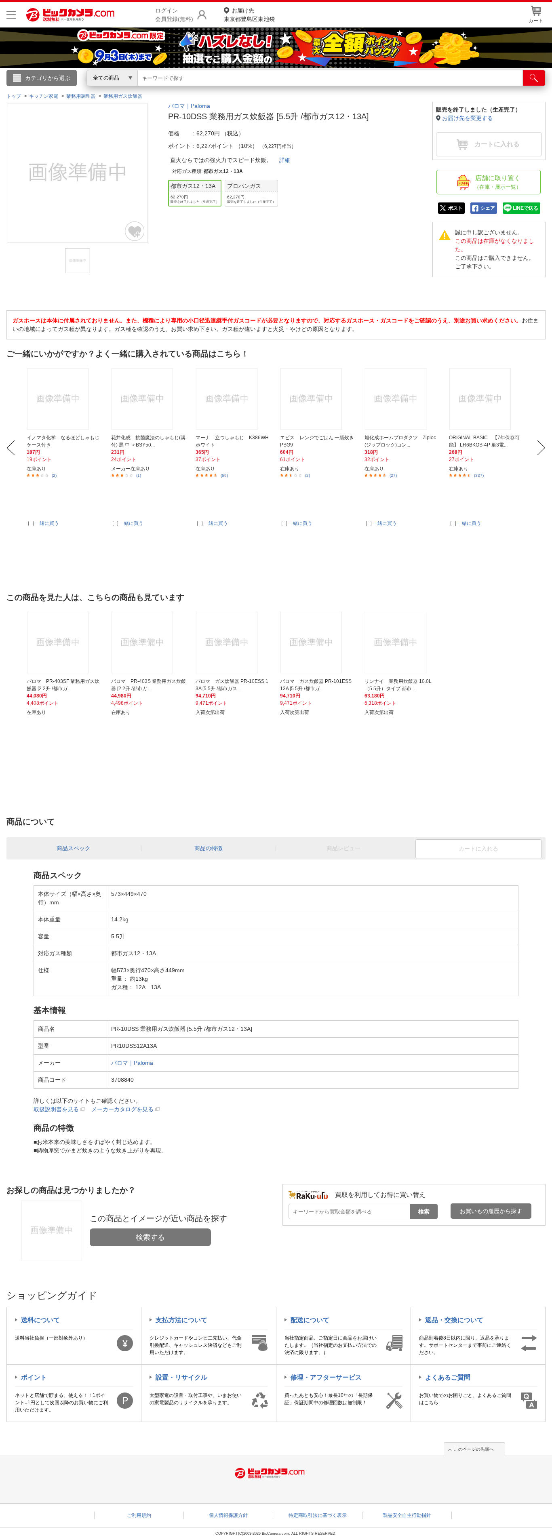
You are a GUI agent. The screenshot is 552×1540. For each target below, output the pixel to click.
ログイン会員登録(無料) (174, 14)
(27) (393, 475)
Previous (10, 447)
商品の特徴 (208, 848)
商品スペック (74, 848)
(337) (479, 475)
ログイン (102, 91)
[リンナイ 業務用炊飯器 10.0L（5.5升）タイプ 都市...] (402, 642)
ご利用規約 (139, 1515)
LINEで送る (525, 208)
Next (541, 447)
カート (536, 20)
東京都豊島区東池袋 (249, 14)
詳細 (285, 160)
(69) (224, 475)
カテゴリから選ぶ (47, 78)
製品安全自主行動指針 (407, 1515)
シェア (487, 208)
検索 (424, 1211)
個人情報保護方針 (228, 1515)
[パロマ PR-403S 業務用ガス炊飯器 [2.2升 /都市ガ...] (148, 642)
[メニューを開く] (11, 15)
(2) (54, 475)
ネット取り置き (380, 89)
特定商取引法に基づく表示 (318, 1515)
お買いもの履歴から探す (491, 1211)
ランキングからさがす (243, 89)
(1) (138, 475)
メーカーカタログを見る (122, 1109)
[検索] (534, 78)
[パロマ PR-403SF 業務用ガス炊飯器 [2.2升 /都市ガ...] (64, 642)
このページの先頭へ (474, 1449)
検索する (150, 1237)
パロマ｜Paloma (189, 106)
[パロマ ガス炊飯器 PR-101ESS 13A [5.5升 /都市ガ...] (317, 642)
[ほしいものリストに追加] (135, 231)
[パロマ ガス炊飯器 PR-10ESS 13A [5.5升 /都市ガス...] (233, 642)
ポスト (455, 208)
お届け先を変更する (467, 118)
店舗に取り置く (497, 182)
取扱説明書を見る (56, 1109)
